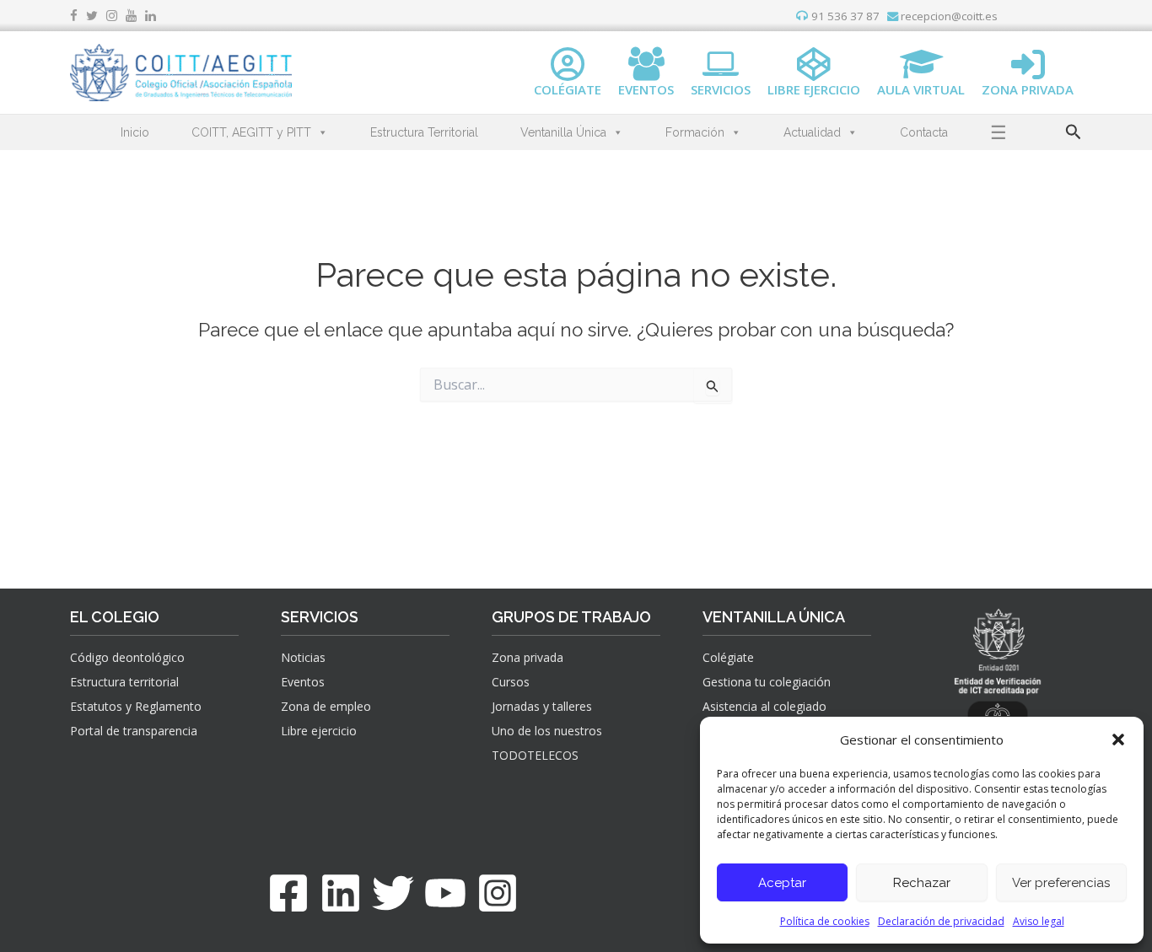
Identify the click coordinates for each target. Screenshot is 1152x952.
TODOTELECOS (535, 755)
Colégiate (728, 657)
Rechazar (921, 882)
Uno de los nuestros (547, 731)
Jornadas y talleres (542, 706)
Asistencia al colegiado (764, 706)
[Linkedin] (341, 893)
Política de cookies (824, 921)
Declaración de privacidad (941, 921)
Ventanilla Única (563, 132)
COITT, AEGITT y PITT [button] (251, 132)
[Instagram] (497, 893)
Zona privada (527, 657)
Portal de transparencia (133, 731)
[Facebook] (288, 893)
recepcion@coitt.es (948, 16)
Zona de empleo (326, 706)
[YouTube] (445, 893)
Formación (694, 132)
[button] (1118, 739)
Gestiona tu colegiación (767, 682)
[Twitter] (393, 893)
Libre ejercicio (319, 731)
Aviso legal (1038, 921)
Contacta (924, 132)
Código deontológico (127, 657)
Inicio (135, 132)
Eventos (303, 682)
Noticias (303, 657)
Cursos (511, 682)
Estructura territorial (124, 682)
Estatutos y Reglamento (136, 706)
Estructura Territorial (424, 132)
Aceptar (782, 882)
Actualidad (812, 132)
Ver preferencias (1061, 882)
